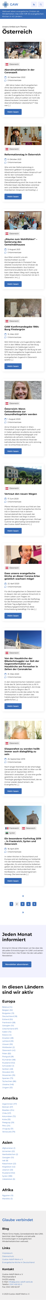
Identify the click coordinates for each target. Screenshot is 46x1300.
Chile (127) (6, 1113)
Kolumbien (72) (9, 1116)
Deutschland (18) (9, 1016)
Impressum (7, 1253)
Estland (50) (7, 1019)
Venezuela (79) (8, 1132)
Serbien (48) (7, 1069)
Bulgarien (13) (8, 1013)
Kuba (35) (6, 1119)
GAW (14, 4)
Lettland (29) (8, 1041)
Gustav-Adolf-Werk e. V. (12, 1259)
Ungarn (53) (7, 1087)
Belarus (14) (7, 1007)
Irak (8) (5, 1160)
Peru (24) (6, 1126)
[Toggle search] (41, 4)
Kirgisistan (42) (8, 1167)
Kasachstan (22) (9, 1164)
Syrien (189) (7, 1176)
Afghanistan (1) (8, 1148)
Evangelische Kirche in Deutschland (18, 1262)
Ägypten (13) (7, 1195)
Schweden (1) (8, 1066)
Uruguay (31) (7, 1129)
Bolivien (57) (7, 1107)
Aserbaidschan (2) (10, 1154)
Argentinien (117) (9, 1104)
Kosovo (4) (7, 1035)
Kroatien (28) (8, 1038)
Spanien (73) (7, 1078)
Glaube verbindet (17, 1220)
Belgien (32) (7, 1010)
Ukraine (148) (8, 1084)
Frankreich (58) (8, 1022)
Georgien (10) (8, 1026)
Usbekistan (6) (8, 1179)
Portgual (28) (8, 1056)
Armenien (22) (8, 1151)
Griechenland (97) (10, 1029)
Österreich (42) (8, 1050)
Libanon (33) (7, 1170)
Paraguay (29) (8, 1122)
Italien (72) (6, 1032)
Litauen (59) (7, 1044)
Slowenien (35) (8, 1075)
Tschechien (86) (9, 1081)
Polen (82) (6, 1053)
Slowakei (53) (8, 1072)
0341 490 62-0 (15, 1284)
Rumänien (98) (9, 1060)
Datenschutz (8, 1256)
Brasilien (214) (8, 1110)
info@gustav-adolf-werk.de (20, 1282)
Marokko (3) (7, 1199)
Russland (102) (8, 1063)
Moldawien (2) (8, 1047)
